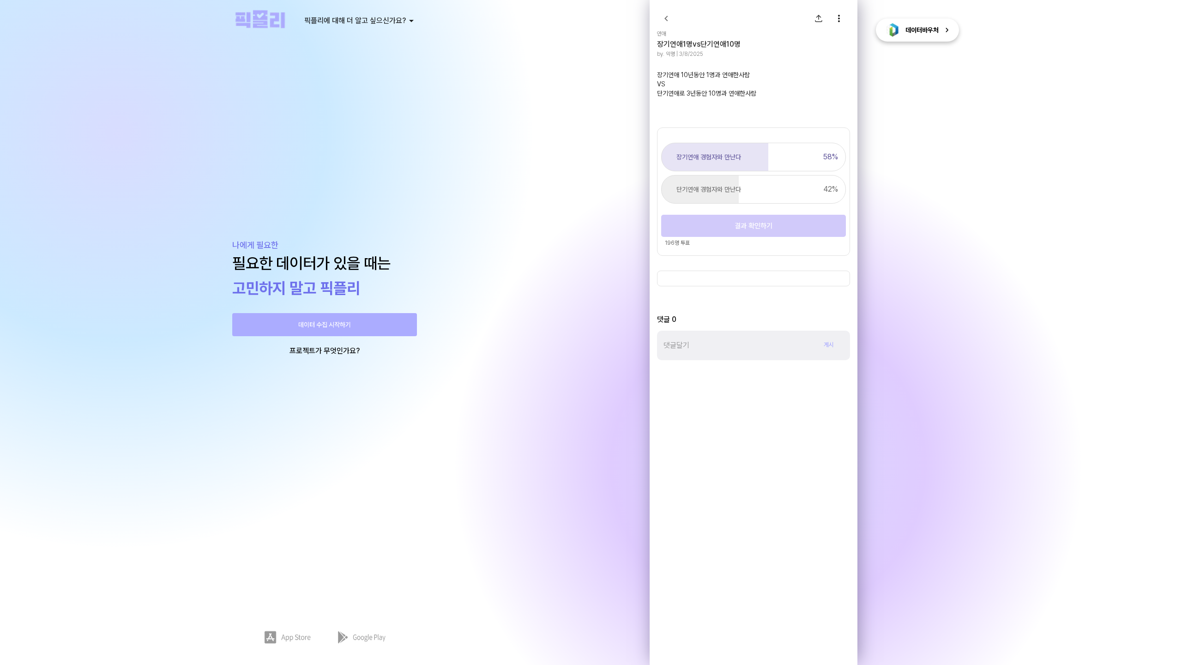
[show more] (839, 18)
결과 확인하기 (753, 226)
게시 (829, 344)
